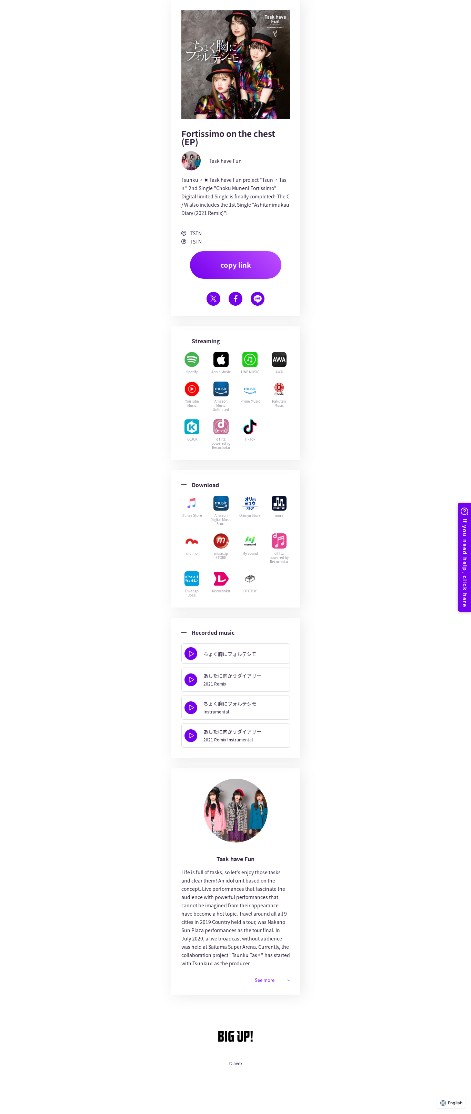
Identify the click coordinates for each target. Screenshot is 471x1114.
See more (264, 980)
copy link (235, 265)
